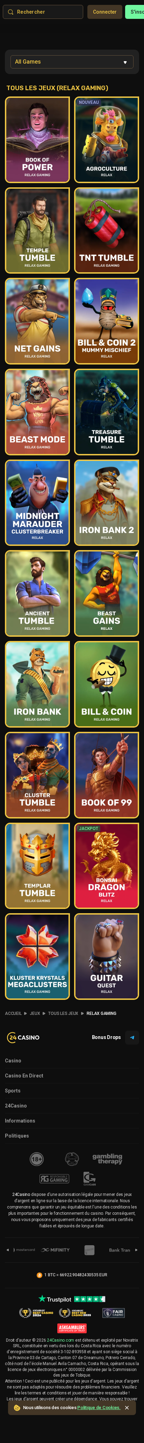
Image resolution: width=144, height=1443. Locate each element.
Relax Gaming (101, 1013)
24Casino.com (60, 1340)
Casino (13, 1060)
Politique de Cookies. (99, 1407)
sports (13, 1091)
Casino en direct (24, 1075)
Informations (20, 1121)
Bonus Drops (106, 1037)
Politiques (17, 1136)
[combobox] (72, 61)
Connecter (105, 12)
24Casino (16, 1106)
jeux (35, 1013)
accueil (13, 1013)
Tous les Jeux (63, 1013)
